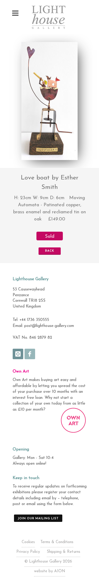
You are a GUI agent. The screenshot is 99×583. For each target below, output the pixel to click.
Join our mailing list (38, 518)
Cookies (28, 542)
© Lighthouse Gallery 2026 (48, 562)
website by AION (49, 571)
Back (49, 251)
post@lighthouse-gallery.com (49, 326)
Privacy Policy (28, 552)
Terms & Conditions (56, 542)
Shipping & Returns (63, 552)
